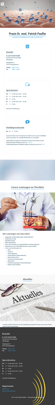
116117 (30, 142)
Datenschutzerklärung (8, 391)
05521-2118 (15, 67)
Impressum (5, 389)
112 (43, 144)
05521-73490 (15, 69)
